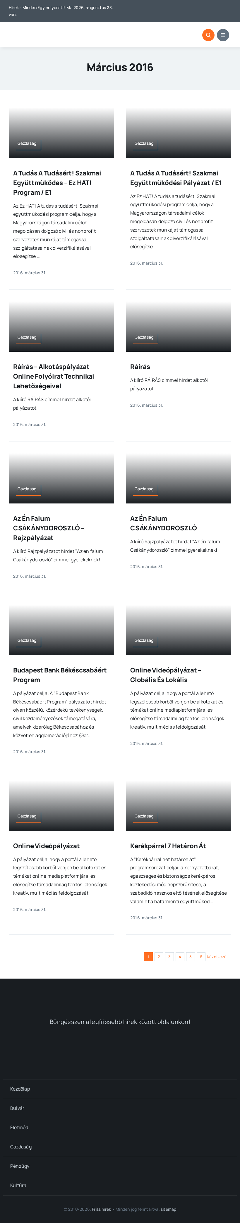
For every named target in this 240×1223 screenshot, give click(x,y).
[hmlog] (39, 30)
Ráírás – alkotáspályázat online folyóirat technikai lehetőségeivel (53, 376)
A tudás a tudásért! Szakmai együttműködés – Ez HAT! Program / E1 (57, 183)
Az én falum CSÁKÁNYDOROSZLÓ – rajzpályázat (48, 528)
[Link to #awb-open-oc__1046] (208, 35)
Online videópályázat (46, 845)
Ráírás (140, 366)
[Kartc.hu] (170, 1048)
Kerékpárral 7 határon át (168, 845)
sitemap (168, 1209)
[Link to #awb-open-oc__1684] (223, 35)
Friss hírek (101, 1209)
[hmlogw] (120, 992)
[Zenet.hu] (69, 1047)
